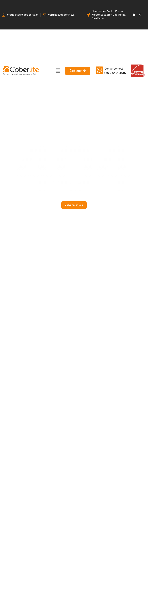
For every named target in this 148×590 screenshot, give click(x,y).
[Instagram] (139, 14)
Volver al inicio (74, 204)
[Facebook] (133, 14)
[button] (58, 71)
